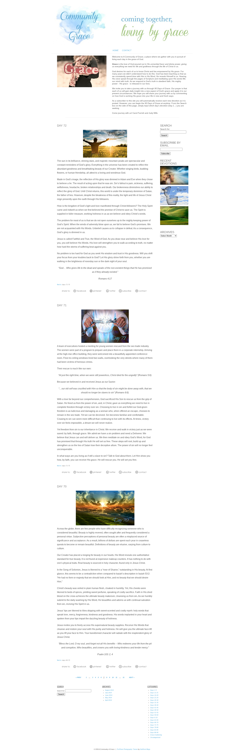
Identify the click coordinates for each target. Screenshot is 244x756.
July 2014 (108, 693)
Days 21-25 (154, 697)
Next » (131, 677)
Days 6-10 (153, 717)
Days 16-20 (154, 695)
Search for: (165, 129)
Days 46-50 (154, 710)
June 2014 (108, 695)
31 (123, 677)
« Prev (78, 677)
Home (115, 50)
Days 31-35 (154, 702)
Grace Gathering (156, 735)
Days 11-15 (154, 693)
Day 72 (62, 125)
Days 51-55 (154, 712)
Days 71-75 (66, 284)
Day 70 (62, 486)
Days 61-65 (154, 720)
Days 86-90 (154, 732)
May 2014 (108, 697)
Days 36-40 (154, 705)
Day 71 (62, 305)
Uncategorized (155, 737)
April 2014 (108, 700)
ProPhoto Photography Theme (127, 749)
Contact (126, 50)
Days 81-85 (154, 730)
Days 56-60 (154, 715)
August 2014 (109, 690)
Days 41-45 (154, 707)
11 (116, 677)
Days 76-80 (154, 727)
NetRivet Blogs (145, 749)
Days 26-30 (154, 700)
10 (113, 677)
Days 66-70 (66, 660)
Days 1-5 (153, 690)
